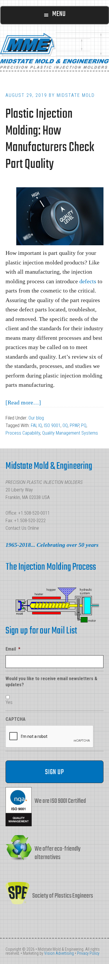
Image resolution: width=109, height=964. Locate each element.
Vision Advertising (59, 953)
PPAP (74, 425)
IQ (40, 425)
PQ (83, 425)
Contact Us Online (22, 528)
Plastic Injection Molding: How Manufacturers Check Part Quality (50, 139)
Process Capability (23, 433)
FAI (33, 425)
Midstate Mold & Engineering (54, 50)
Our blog (36, 418)
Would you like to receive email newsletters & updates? (51, 681)
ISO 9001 (52, 425)
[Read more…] (23, 402)
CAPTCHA (16, 719)
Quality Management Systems (70, 433)
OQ (65, 425)
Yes (9, 702)
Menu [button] (59, 14)
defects (87, 281)
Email (13, 649)
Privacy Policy (88, 953)
